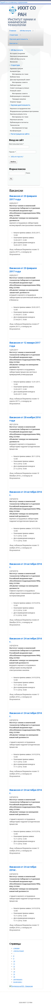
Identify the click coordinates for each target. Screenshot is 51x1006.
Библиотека (15, 77)
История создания (17, 53)
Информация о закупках (20, 96)
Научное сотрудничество (20, 108)
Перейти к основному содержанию (13, 2)
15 (14, 974)
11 (14, 964)
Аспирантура (15, 71)
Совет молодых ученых (19, 88)
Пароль (12, 152)
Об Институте (25, 30)
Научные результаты (18, 114)
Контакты (14, 43)
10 (14, 961)
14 (14, 971)
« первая (16, 948)
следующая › (18, 979)
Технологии (14, 125)
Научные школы (16, 119)
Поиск (28, 173)
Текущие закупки (19, 99)
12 (14, 966)
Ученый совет (15, 90)
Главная (13, 30)
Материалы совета (20, 82)
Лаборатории (15, 85)
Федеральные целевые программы (24, 111)
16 (14, 977)
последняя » (17, 982)
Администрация (16, 68)
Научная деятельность (19, 39)
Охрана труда (15, 102)
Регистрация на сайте (20, 134)
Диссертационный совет (20, 79)
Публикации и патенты (19, 122)
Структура (14, 35)
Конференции (15, 130)
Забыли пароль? (17, 157)
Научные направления (19, 56)
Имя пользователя (16, 144)
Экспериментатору (20, 128)
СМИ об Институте (17, 59)
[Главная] (13, 10)
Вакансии (14, 62)
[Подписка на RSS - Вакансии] (21, 986)
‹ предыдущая (18, 951)
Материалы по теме (20, 74)
